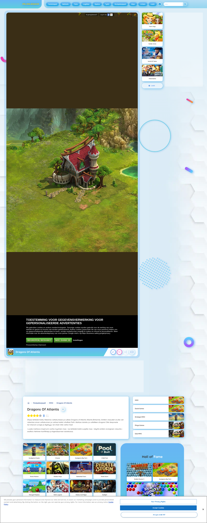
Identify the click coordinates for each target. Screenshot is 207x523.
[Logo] (31, 4)
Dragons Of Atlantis (64, 403)
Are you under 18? (159, 515)
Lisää (153, 4)
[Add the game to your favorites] (63, 409)
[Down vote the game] (119, 352)
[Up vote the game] (113, 352)
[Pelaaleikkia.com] (28, 403)
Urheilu (142, 4)
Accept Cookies (158, 508)
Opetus (97, 4)
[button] (160, 4)
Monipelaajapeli (120, 4)
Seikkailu (65, 4)
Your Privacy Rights (158, 502)
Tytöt (107, 4)
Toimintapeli (52, 4)
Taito (76, 4)
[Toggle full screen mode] (132, 352)
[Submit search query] (185, 4)
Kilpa (133, 4)
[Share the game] (125, 352)
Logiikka (86, 4)
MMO (51, 403)
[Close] (203, 509)
